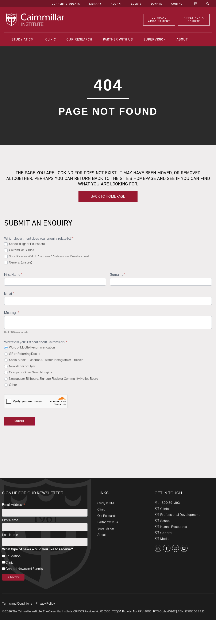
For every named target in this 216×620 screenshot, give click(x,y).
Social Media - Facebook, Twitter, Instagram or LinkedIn (46, 360)
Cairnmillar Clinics (21, 250)
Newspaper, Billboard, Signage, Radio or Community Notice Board (53, 378)
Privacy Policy (45, 603)
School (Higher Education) (26, 244)
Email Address (14, 505)
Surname (118, 275)
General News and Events (24, 569)
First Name (13, 275)
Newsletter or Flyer (21, 366)
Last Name (10, 535)
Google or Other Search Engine (30, 372)
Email (9, 294)
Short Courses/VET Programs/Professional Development (48, 256)
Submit (19, 421)
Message (11, 313)
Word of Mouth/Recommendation (31, 347)
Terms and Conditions (17, 603)
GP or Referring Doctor (24, 353)
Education (13, 556)
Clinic (9, 562)
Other (12, 384)
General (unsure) (20, 262)
